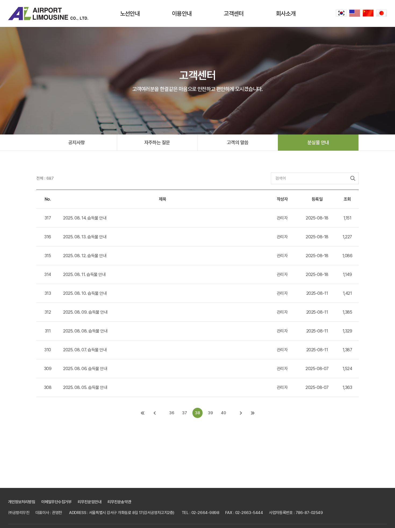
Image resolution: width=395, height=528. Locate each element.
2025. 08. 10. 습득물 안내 (85, 293)
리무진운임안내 (89, 501)
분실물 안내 (318, 142)
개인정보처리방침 (21, 501)
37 (184, 412)
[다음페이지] (241, 413)
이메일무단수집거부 (56, 501)
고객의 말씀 (238, 142)
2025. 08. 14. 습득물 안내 (84, 218)
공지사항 (76, 142)
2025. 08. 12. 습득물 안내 (84, 255)
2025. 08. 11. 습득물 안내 (84, 274)
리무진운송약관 (119, 501)
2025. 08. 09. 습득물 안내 (85, 312)
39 (210, 412)
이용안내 (182, 13)
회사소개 (286, 13)
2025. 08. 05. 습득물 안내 (85, 387)
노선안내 (130, 13)
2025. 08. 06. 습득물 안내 (85, 368)
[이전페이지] (154, 413)
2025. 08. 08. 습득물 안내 (85, 331)
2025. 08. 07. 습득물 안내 (85, 349)
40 (223, 412)
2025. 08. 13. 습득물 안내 (84, 236)
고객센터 (233, 13)
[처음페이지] (142, 413)
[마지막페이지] (252, 413)
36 (171, 412)
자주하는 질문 (157, 142)
